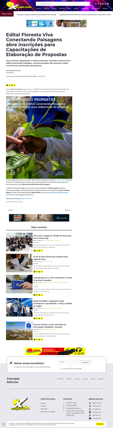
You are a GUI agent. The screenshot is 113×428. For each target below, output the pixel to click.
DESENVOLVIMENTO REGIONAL (26, 76)
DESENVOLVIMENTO (47, 329)
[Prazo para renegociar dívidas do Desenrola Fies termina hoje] (19, 242)
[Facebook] (7, 85)
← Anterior (9, 210)
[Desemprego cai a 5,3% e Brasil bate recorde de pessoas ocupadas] (19, 284)
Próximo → (68, 210)
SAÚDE (59, 308)
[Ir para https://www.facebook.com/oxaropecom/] (99, 406)
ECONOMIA (44, 240)
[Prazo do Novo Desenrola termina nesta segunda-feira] (19, 262)
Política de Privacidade (49, 425)
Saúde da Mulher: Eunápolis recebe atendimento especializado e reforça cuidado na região (52, 303)
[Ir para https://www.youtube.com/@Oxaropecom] (99, 418)
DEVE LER (50, 282)
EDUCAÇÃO (51, 240)
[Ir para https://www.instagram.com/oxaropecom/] (99, 409)
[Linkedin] (12, 85)
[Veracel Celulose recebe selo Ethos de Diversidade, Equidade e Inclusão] (19, 330)
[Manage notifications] (3, 424)
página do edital (26, 198)
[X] (10, 85)
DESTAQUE (44, 282)
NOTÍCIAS (41, 76)
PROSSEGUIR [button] (100, 424)
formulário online (60, 180)
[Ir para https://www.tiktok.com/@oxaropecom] (99, 415)
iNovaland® (64, 192)
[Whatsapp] (14, 85)
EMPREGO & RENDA (63, 282)
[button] (85, 362)
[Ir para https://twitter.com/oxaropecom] (99, 403)
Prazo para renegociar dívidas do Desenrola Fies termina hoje (36, 14)
